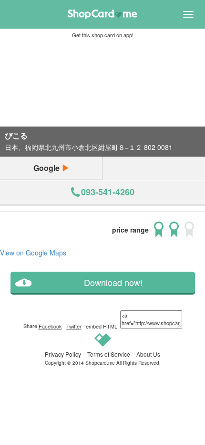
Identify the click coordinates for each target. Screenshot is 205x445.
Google (47, 167)
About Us (148, 354)
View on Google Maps (33, 252)
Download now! (113, 282)
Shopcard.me (100, 362)
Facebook (50, 326)
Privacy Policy (63, 354)
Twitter (74, 326)
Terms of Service (108, 354)
